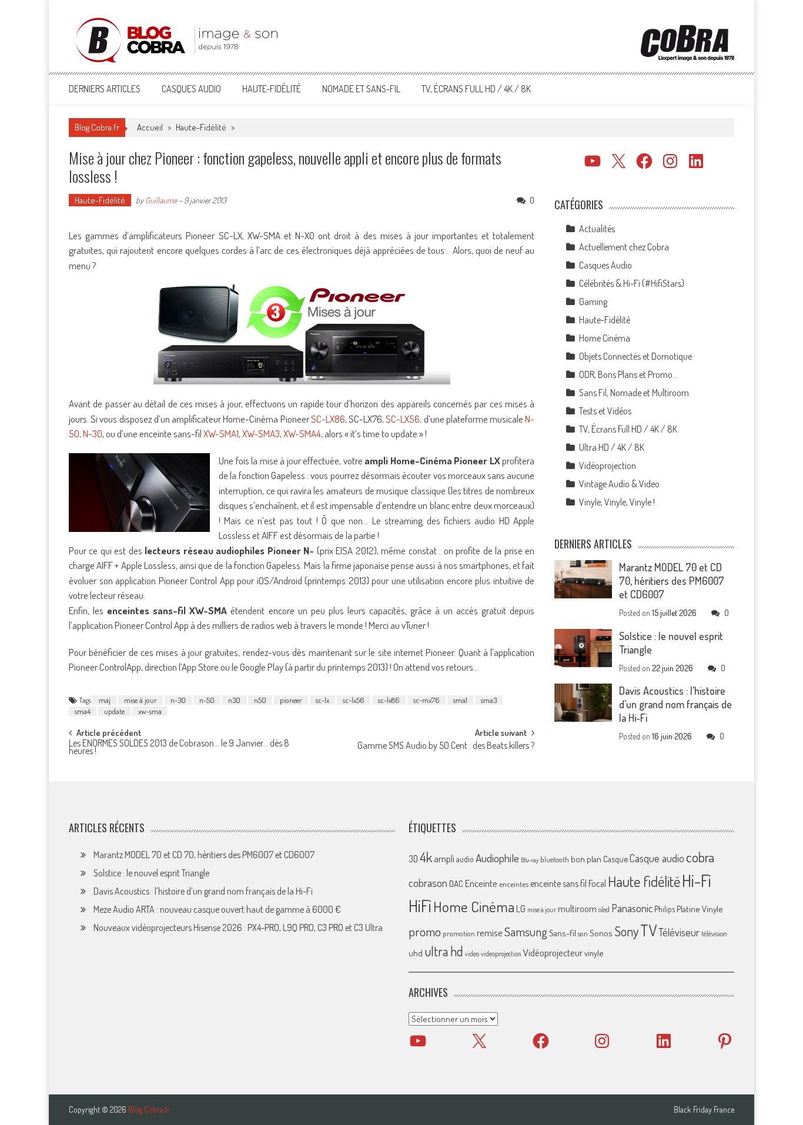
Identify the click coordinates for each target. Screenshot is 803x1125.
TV (648, 930)
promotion (459, 933)
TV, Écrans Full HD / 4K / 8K (476, 89)
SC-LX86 (327, 419)
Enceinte (481, 883)
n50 (260, 700)
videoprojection (501, 953)
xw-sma (150, 711)
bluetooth (554, 859)
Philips (664, 909)
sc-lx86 (389, 700)
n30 (234, 700)
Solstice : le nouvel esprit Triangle (151, 873)
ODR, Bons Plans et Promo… (628, 374)
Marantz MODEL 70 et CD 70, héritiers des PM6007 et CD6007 (671, 581)
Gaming (593, 301)
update (114, 711)
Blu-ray (529, 860)
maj (105, 700)
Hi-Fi (696, 880)
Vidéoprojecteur (553, 952)
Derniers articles (104, 89)
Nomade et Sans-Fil (361, 89)
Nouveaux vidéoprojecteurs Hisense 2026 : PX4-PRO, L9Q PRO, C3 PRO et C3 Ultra (238, 927)
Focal (597, 883)
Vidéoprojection (607, 465)
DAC (456, 883)
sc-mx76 (426, 700)
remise (490, 932)
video (472, 953)
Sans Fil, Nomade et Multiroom (634, 393)
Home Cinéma (604, 338)
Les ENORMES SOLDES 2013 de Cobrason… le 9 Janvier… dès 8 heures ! (179, 747)
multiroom (577, 909)
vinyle (593, 952)
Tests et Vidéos (605, 411)
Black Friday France (704, 1110)
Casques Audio (191, 89)
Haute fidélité (644, 881)
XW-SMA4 (302, 433)
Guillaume (161, 200)
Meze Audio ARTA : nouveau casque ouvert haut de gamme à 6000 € (217, 909)
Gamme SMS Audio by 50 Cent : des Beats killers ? (445, 746)
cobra (700, 857)
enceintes (513, 884)
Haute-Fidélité (271, 89)
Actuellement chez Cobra (624, 247)
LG (521, 909)
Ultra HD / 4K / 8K (611, 447)
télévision (714, 933)
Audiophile (497, 858)
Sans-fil (562, 933)
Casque (615, 858)
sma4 (83, 711)
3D (413, 859)
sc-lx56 (353, 700)
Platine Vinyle (700, 909)
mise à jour (140, 700)
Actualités (597, 229)
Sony (626, 931)
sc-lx (322, 700)
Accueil (150, 127)
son (583, 933)
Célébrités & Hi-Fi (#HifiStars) (631, 283)
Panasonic (632, 908)
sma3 (489, 700)
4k (426, 857)
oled (604, 909)
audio (465, 859)
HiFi (420, 905)
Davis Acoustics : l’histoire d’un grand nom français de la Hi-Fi (675, 704)
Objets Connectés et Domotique (635, 356)
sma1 (460, 700)
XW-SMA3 (261, 433)
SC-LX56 (403, 419)
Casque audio (657, 858)
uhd (416, 952)
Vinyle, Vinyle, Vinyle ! (617, 502)
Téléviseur (679, 932)
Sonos (601, 933)
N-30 (92, 433)
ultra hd (443, 951)
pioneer (291, 700)
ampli (444, 858)
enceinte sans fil (558, 883)
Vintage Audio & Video (619, 484)
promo (425, 931)
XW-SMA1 (221, 433)
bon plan (586, 859)
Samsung (525, 931)
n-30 (178, 700)
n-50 (207, 700)
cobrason (428, 882)
